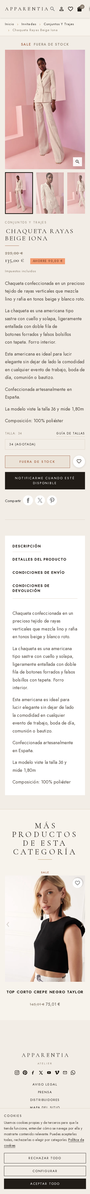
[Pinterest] (25, 1072)
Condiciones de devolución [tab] (31, 588)
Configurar (45, 1171)
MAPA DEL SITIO (45, 1107)
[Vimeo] (57, 1072)
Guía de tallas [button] (70, 433)
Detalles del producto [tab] (39, 559)
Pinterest (52, 500)
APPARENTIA (27, 8)
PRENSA (45, 1092)
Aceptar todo (45, 1183)
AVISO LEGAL (45, 1084)
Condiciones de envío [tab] (38, 572)
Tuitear (40, 500)
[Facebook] (33, 1072)
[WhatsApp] (73, 1072)
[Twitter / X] (41, 1072)
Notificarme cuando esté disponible (45, 480)
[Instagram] (17, 1072)
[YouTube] (49, 1072)
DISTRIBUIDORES (45, 1099)
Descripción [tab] (26, 546)
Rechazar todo (44, 1158)
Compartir (28, 500)
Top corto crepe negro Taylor (45, 991)
